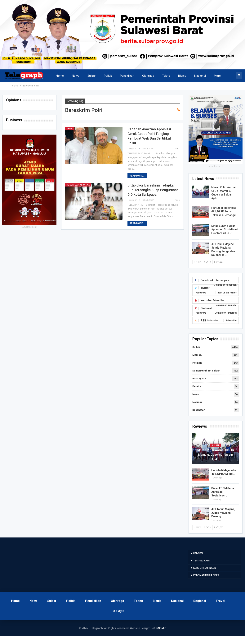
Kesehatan (198, 409)
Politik (108, 75)
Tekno (166, 75)
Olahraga (148, 75)
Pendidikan (127, 75)
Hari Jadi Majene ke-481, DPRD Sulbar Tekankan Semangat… (224, 211)
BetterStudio (158, 628)
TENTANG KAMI (201, 560)
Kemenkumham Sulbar (206, 370)
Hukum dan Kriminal (78, 185)
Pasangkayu (199, 378)
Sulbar (91, 75)
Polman (197, 362)
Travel (220, 601)
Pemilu (196, 386)
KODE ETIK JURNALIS (204, 568)
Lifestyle (118, 611)
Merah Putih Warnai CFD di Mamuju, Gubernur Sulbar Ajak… (215, 454)
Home (60, 75)
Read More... (137, 175)
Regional (199, 601)
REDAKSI (198, 553)
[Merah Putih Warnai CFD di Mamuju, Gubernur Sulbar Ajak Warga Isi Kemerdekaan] (200, 192)
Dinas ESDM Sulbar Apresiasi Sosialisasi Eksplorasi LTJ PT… (224, 229)
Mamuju (197, 354)
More (217, 75)
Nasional (200, 75)
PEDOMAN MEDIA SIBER (206, 575)
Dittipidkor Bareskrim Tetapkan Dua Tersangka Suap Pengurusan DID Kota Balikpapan (153, 189)
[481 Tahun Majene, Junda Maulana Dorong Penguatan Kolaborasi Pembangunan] (200, 248)
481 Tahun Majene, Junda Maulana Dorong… (223, 513)
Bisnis (182, 75)
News (75, 75)
